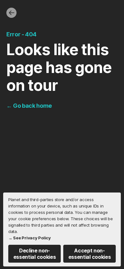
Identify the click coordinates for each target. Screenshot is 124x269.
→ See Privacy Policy (29, 237)
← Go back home (29, 105)
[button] (34, 254)
